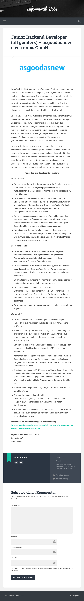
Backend (63, 464)
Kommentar (16, 505)
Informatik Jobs (42, 8)
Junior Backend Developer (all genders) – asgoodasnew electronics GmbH (41, 42)
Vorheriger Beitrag (62, 475)
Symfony (69, 468)
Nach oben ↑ (75, 596)
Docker (66, 466)
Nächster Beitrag (62, 479)
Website (14, 558)
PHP (57, 468)
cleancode (59, 466)
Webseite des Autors (21, 462)
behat (69, 464)
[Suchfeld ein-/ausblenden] (79, 21)
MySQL (72, 466)
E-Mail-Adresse (17, 547)
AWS (57, 464)
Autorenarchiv (16, 462)
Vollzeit (58, 461)
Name (14, 537)
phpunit (62, 468)
